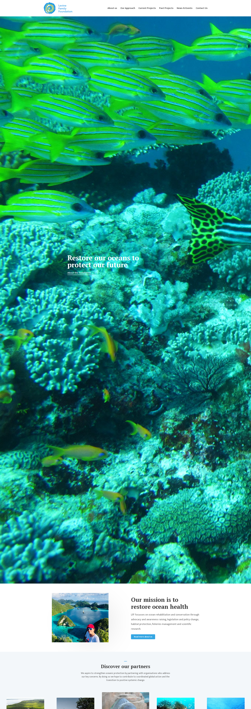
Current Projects (147, 8)
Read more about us (143, 636)
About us (112, 8)
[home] (57, 8)
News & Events (184, 8)
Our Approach (127, 8)
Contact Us (202, 8)
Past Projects (166, 8)
